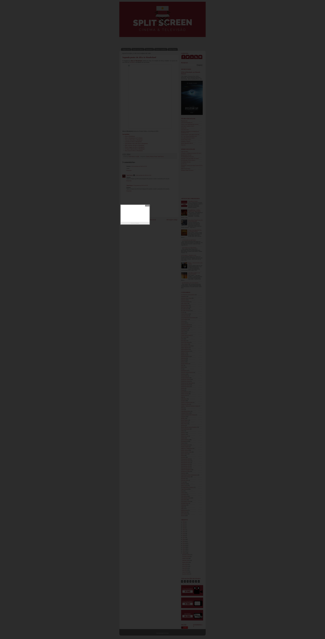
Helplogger (137, 223)
